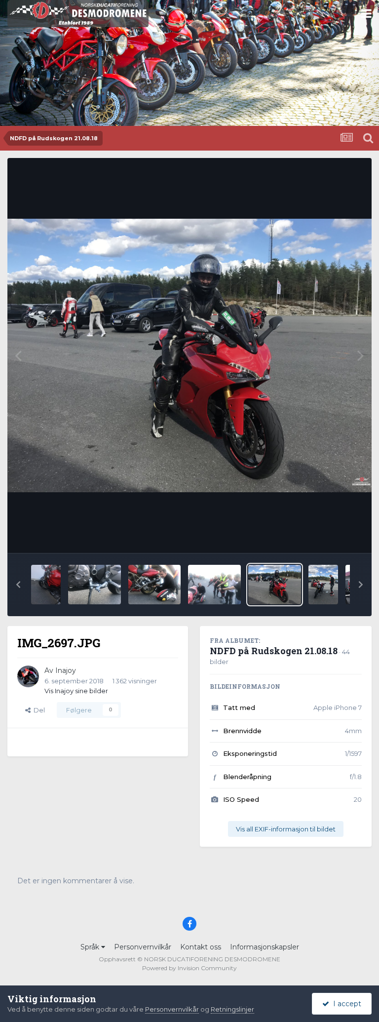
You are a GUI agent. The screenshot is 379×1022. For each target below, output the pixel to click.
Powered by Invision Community (189, 968)
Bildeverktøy (328, 535)
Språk (90, 947)
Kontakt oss (200, 947)
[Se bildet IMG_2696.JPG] (323, 584)
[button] (18, 584)
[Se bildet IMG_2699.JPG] (154, 584)
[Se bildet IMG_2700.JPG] (94, 584)
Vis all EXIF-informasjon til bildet (286, 829)
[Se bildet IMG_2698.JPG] (214, 584)
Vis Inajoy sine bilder (76, 691)
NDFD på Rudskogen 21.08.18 (274, 651)
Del (38, 710)
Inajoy (65, 670)
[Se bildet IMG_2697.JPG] (274, 584)
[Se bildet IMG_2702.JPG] (46, 584)
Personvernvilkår (142, 947)
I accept (345, 1003)
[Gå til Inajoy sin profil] (28, 676)
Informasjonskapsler (264, 947)
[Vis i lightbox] (189, 355)
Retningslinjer (232, 1009)
